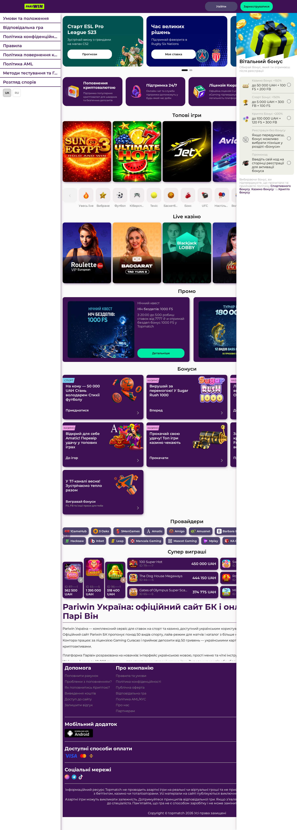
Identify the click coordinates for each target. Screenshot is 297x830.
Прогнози (89, 54)
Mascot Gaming (185, 541)
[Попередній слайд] (70, 91)
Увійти (221, 6)
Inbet (100, 541)
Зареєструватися (257, 6)
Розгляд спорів (19, 82)
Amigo (179, 531)
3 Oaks (104, 531)
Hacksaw (77, 541)
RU (17, 93)
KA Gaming (238, 541)
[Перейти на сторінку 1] (185, 70)
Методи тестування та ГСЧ (31, 73)
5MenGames (130, 531)
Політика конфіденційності (32, 36)
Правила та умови (131, 676)
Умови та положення (26, 18)
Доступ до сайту (78, 699)
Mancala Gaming (148, 541)
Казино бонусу (262, 189)
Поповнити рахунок (81, 676)
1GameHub (79, 531)
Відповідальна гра (23, 27)
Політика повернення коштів (32, 54)
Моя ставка (173, 54)
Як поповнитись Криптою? (87, 687)
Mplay (213, 541)
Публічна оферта (130, 687)
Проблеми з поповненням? (88, 682)
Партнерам (125, 711)
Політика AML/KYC (131, 699)
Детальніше (161, 353)
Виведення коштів (80, 693)
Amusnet (203, 531)
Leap (120, 541)
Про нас (122, 705)
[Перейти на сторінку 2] (190, 70)
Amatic (157, 531)
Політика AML (18, 63)
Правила (12, 45)
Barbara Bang (233, 531)
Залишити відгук (79, 705)
